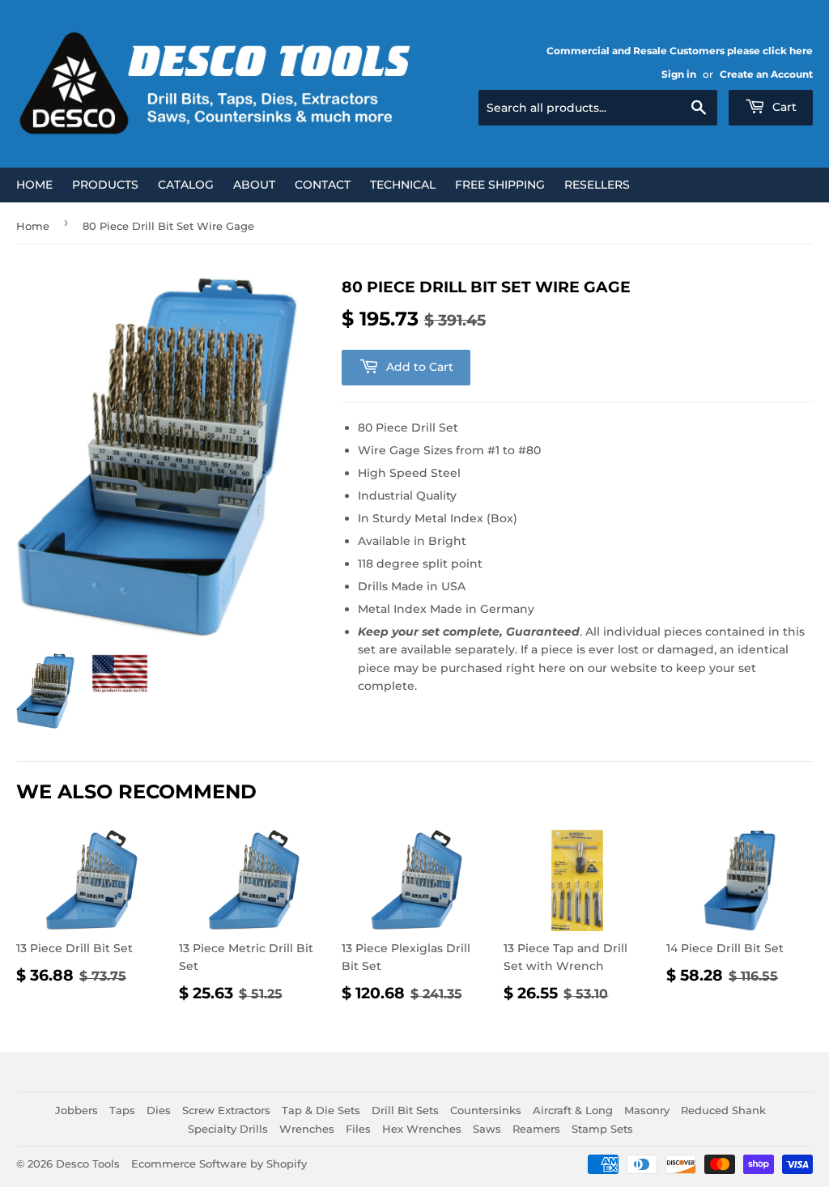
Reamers (536, 1128)
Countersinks (485, 1110)
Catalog (186, 184)
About (254, 184)
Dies (159, 1110)
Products (105, 184)
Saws (487, 1128)
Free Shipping (500, 184)
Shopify (286, 1163)
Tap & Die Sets (321, 1110)
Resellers (597, 184)
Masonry (647, 1110)
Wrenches (306, 1128)
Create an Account (766, 74)
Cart (783, 107)
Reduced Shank (723, 1110)
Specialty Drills (228, 1128)
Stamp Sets (602, 1128)
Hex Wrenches (421, 1128)
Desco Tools (88, 1163)
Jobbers (76, 1110)
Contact (323, 184)
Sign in (678, 74)
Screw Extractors (226, 1110)
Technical (403, 184)
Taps (122, 1110)
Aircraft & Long (573, 1110)
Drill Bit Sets (405, 1110)
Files (358, 1128)
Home (34, 184)
